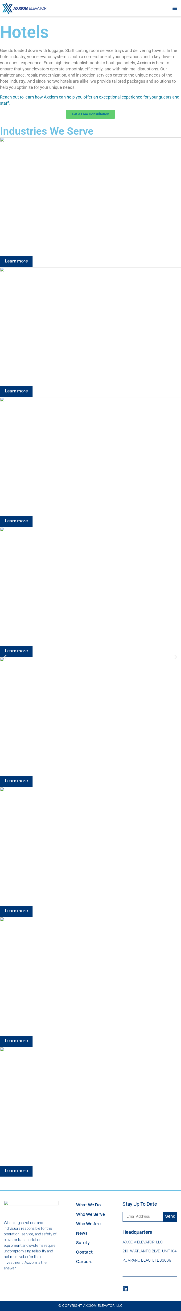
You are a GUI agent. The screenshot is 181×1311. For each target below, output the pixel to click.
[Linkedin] (125, 1289)
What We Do (88, 1205)
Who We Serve (90, 1215)
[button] (175, 8)
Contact (84, 1253)
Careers (84, 1262)
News (81, 1234)
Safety (83, 1243)
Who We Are (88, 1224)
